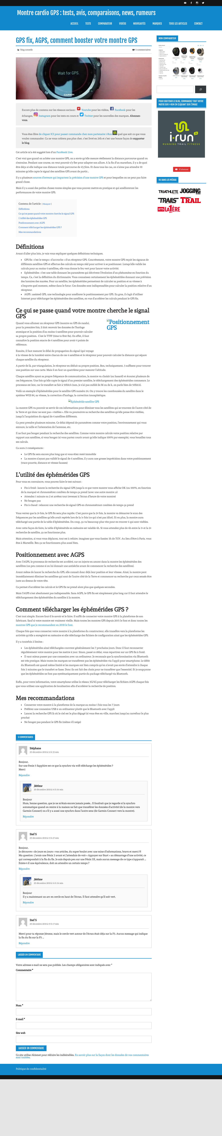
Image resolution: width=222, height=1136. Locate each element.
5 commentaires (143, 49)
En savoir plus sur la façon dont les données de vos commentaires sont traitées (82, 1056)
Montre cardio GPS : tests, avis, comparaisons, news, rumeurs (86, 13)
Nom (19, 1005)
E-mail (20, 1019)
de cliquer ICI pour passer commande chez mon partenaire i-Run (75, 134)
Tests (88, 23)
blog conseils (26, 49)
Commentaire (24, 970)
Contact (198, 23)
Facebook (120, 109)
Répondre (24, 775)
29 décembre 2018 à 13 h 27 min (44, 838)
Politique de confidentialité (31, 1068)
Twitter (88, 115)
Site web (20, 1033)
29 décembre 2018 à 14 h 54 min (48, 789)
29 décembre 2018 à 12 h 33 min (44, 752)
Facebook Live (64, 152)
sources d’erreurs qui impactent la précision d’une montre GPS (68, 177)
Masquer (46, 204)
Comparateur (105, 23)
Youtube (86, 109)
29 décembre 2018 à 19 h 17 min (44, 924)
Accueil (74, 23)
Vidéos (122, 23)
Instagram (45, 115)
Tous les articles (178, 23)
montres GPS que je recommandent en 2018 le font (44, 624)
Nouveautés (139, 23)
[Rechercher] (200, 89)
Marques (157, 23)
